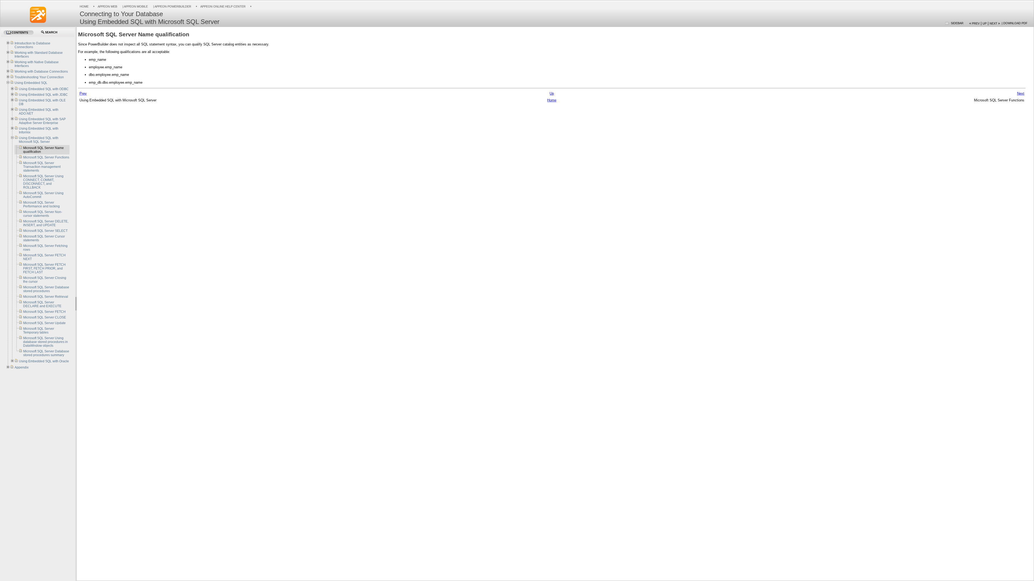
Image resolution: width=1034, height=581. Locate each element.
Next (993, 23)
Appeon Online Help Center (223, 6)
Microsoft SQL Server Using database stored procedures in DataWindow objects (45, 342)
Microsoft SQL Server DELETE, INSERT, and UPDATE (45, 223)
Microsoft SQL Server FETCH (44, 312)
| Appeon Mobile (135, 6)
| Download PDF (1015, 23)
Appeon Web (107, 6)
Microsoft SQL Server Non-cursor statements (42, 214)
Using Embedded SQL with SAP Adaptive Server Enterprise (42, 121)
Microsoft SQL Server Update (44, 323)
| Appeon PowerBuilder (171, 6)
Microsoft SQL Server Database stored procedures (46, 289)
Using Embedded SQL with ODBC (44, 89)
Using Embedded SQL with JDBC (43, 95)
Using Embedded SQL (31, 83)
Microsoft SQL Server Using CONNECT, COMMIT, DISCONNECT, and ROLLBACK (43, 181)
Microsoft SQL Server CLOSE (44, 317)
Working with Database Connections (41, 71)
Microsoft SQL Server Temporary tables (38, 330)
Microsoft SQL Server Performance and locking (41, 204)
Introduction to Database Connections (32, 45)
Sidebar (957, 23)
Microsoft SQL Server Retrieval (45, 297)
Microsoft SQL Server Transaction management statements (42, 166)
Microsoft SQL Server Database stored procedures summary (46, 353)
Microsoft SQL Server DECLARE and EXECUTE (42, 304)
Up (985, 23)
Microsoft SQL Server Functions (46, 157)
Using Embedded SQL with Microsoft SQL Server (38, 140)
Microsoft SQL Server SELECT (45, 231)
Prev (976, 23)
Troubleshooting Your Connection (39, 77)
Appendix (22, 367)
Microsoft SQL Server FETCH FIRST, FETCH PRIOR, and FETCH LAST (44, 268)
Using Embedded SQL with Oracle (44, 361)
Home (84, 6)
